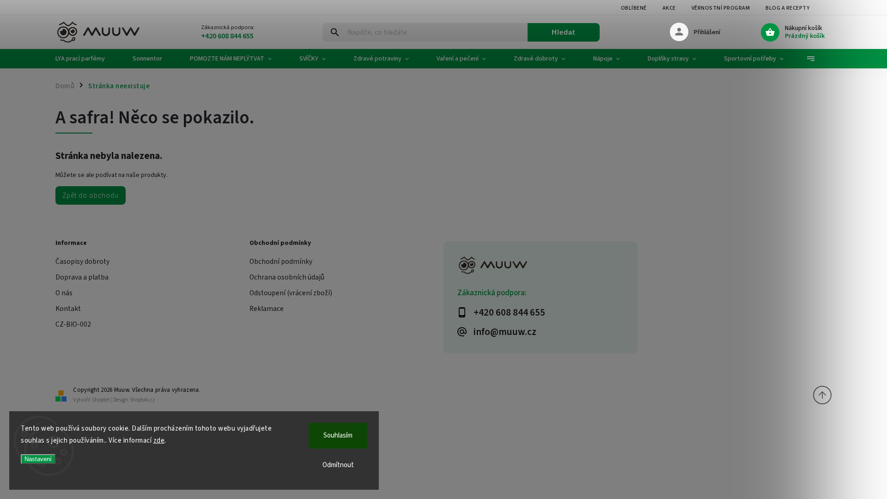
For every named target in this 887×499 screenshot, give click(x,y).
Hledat (563, 32)
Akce (669, 8)
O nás (64, 293)
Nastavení (38, 459)
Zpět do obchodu (90, 195)
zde (159, 440)
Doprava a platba (82, 277)
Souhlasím (337, 435)
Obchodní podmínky (280, 261)
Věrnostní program (721, 8)
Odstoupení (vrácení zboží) (290, 293)
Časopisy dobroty (82, 261)
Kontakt (68, 309)
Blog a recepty (787, 8)
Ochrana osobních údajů (286, 277)
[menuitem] (87, 58)
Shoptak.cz (142, 400)
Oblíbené (634, 8)
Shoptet (100, 400)
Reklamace (266, 309)
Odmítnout (338, 465)
